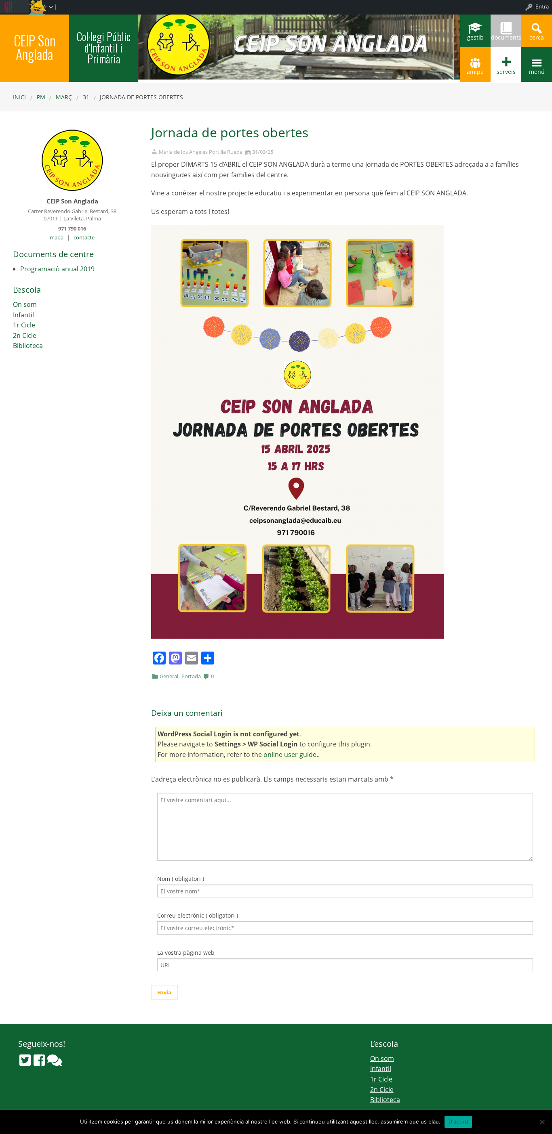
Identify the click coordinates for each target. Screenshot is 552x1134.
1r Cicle (24, 325)
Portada (191, 676)
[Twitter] (25, 1060)
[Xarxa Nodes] (54, 1060)
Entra (542, 6)
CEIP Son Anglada (34, 47)
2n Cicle (24, 335)
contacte (84, 237)
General (169, 676)
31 (86, 97)
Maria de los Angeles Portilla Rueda (200, 152)
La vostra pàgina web (186, 952)
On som (25, 304)
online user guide (289, 754)
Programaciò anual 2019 (57, 268)
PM (41, 97)
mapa (56, 237)
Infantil (23, 314)
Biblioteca (28, 345)
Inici (19, 97)
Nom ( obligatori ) (180, 878)
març (64, 97)
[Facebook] (39, 1060)
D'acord (458, 1121)
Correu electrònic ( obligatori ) (197, 915)
